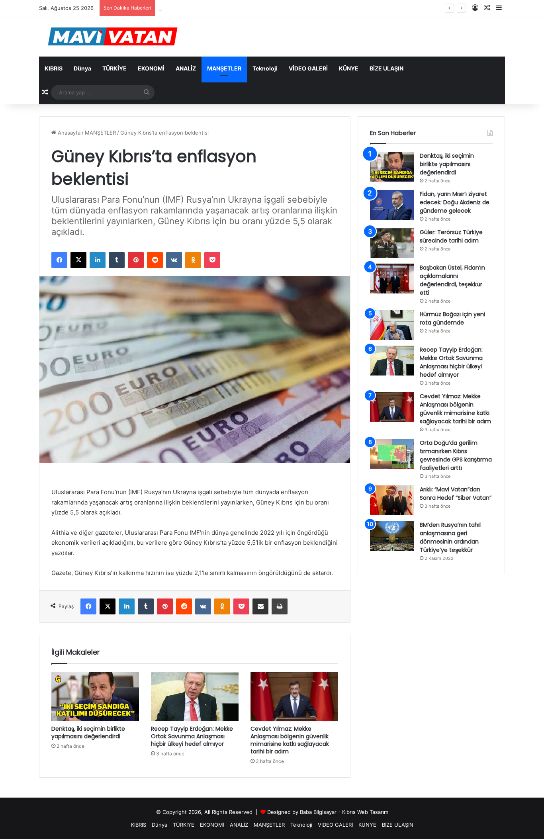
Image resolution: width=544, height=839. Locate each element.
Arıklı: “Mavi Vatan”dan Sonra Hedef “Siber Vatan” (455, 493)
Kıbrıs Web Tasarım (365, 812)
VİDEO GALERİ (308, 68)
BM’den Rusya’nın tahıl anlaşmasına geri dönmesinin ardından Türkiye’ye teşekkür (450, 537)
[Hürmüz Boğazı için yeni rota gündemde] (392, 325)
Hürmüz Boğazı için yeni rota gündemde (452, 318)
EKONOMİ (151, 68)
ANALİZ (186, 68)
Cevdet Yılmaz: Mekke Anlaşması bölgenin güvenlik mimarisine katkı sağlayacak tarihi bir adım (289, 740)
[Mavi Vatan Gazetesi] (112, 36)
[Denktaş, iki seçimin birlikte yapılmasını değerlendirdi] (95, 696)
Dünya (82, 68)
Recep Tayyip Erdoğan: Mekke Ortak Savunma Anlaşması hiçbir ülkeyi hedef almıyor (192, 736)
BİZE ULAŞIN (386, 68)
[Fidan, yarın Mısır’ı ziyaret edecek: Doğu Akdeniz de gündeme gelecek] (392, 205)
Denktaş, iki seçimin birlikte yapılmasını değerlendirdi (88, 732)
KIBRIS (54, 68)
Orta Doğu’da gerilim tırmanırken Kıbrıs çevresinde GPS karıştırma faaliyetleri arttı (456, 455)
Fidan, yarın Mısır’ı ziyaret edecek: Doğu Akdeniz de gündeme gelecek (454, 202)
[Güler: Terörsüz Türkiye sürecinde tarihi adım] (392, 243)
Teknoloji (265, 68)
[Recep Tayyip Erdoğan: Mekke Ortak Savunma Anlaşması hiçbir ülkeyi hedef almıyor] (195, 696)
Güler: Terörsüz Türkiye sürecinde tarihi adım (451, 236)
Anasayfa (68, 132)
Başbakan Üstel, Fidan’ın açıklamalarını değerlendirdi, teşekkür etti (452, 280)
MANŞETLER (224, 68)
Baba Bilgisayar (318, 812)
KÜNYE (348, 68)
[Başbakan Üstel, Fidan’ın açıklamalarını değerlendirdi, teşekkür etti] (392, 278)
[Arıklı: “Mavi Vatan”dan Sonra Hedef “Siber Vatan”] (392, 500)
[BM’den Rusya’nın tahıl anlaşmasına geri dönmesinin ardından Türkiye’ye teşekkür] (392, 536)
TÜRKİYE (114, 68)
